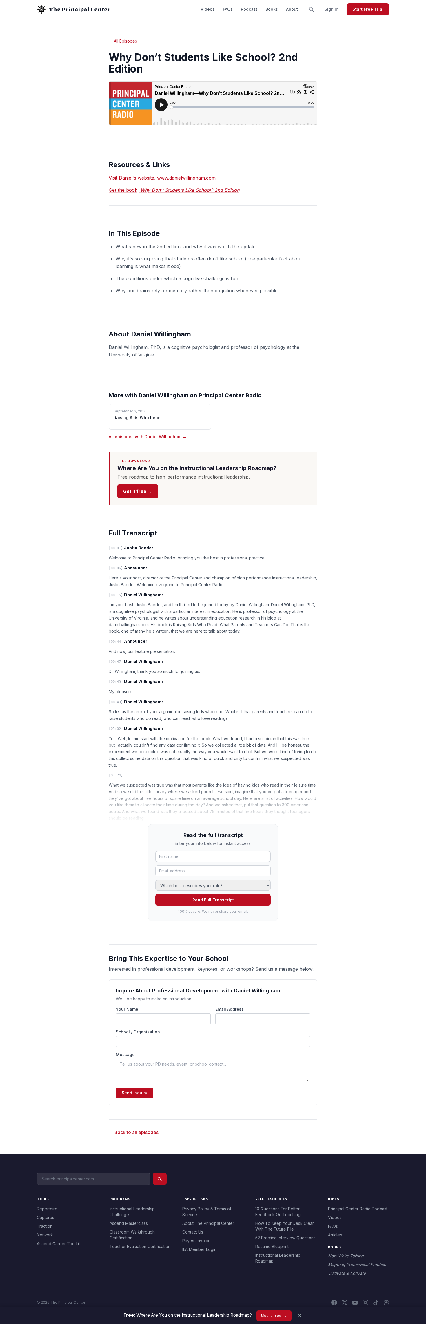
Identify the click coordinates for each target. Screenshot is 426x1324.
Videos (208, 9)
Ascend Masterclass (129, 1223)
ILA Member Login (199, 1249)
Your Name (127, 1009)
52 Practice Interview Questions (285, 1237)
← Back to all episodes (134, 1132)
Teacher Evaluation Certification (140, 1246)
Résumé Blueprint (272, 1246)
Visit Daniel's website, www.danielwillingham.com (162, 178)
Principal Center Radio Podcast (357, 1208)
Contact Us (192, 1231)
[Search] (311, 9)
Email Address (229, 1009)
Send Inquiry (134, 1092)
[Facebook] (334, 1302)
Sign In (331, 9)
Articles (335, 1234)
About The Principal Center (208, 1223)
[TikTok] (376, 1302)
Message (125, 1054)
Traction (44, 1226)
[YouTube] (355, 1302)
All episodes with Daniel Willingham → (148, 436)
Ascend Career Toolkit (58, 1243)
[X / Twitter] (344, 1302)
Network (45, 1234)
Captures (45, 1217)
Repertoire (47, 1208)
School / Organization (138, 1031)
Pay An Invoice (196, 1240)
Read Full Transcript (213, 899)
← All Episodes (123, 41)
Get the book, (174, 190)
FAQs (228, 9)
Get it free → (137, 491)
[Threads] (386, 1302)
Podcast (249, 9)
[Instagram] (365, 1302)
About (292, 9)
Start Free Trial (367, 9)
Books (271, 9)
